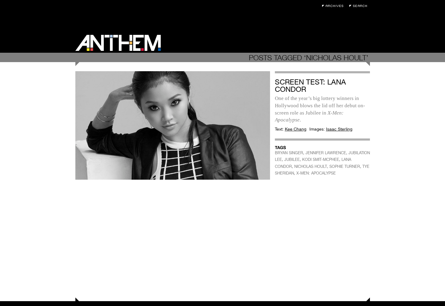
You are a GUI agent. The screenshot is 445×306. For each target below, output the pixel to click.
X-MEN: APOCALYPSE (316, 173)
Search (359, 6)
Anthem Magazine (118, 43)
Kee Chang (295, 129)
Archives (334, 6)
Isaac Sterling (339, 129)
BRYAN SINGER (289, 153)
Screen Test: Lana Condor (310, 86)
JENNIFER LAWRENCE (325, 153)
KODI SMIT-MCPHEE (320, 159)
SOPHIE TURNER (344, 166)
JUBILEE (292, 159)
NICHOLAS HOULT (310, 166)
